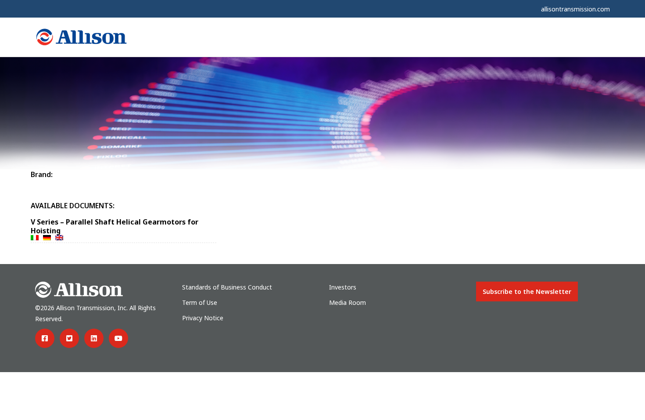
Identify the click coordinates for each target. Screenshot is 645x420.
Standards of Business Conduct (227, 287)
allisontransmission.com (575, 9)
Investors (342, 287)
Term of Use (199, 302)
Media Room (347, 302)
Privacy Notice (202, 318)
